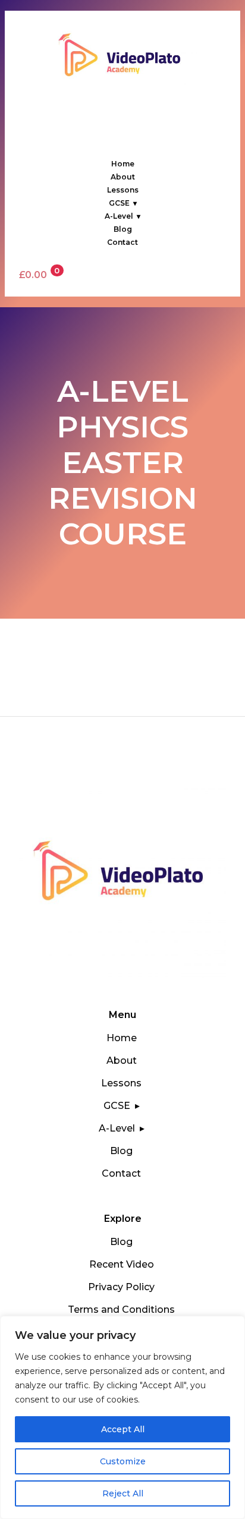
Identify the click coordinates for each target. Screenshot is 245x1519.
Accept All (123, 1429)
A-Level (119, 216)
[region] (122, 1417)
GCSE (119, 202)
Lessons (123, 189)
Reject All (122, 1493)
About (123, 176)
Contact (122, 242)
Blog (123, 229)
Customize (123, 1461)
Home (122, 163)
